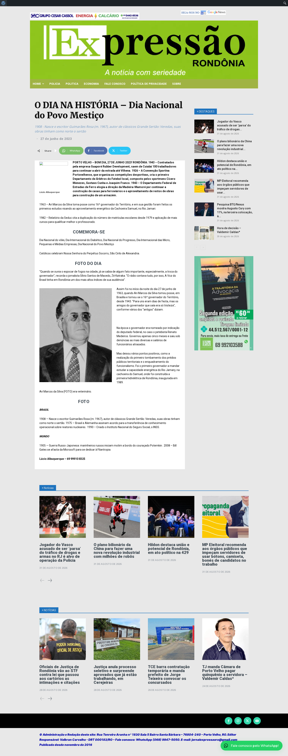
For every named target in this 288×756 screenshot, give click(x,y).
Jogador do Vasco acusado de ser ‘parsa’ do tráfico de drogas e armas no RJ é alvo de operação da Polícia (60, 552)
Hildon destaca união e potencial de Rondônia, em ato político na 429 (169, 548)
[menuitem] (3, 3)
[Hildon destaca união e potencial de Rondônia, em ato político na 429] (204, 166)
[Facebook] (228, 720)
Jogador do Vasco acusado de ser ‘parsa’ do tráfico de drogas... (234, 125)
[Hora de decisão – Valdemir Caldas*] (204, 233)
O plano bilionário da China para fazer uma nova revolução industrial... (234, 145)
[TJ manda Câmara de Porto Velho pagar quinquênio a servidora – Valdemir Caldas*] (225, 639)
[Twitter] (247, 720)
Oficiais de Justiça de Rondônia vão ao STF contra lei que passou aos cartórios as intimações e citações (59, 674)
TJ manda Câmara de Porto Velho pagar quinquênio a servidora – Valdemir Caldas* (224, 672)
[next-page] (203, 247)
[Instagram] (238, 720)
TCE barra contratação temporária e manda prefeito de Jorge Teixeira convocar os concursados (169, 674)
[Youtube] (257, 720)
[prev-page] (196, 247)
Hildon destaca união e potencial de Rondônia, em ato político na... (234, 164)
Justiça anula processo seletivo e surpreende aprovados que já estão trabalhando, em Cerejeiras (115, 674)
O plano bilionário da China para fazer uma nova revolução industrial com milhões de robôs (117, 550)
